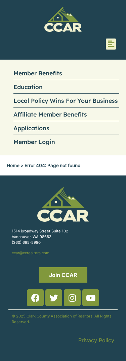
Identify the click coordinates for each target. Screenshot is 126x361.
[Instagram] (72, 297)
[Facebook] (35, 297)
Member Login (34, 141)
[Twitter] (53, 297)
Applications (31, 128)
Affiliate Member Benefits (50, 114)
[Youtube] (90, 297)
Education (28, 86)
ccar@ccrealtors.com (30, 252)
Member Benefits (37, 73)
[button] (111, 44)
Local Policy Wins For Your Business (65, 100)
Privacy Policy (96, 340)
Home (13, 165)
